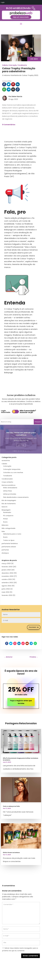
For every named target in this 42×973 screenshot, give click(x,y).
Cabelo (5, 65)
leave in (4, 507)
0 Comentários (8, 124)
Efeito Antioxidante (10, 488)
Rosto (5, 522)
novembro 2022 (7, 576)
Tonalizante (22, 65)
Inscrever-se (34, 627)
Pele (3, 531)
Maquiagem (6, 510)
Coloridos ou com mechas (13, 472)
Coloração (12, 65)
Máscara (5, 525)
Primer (5, 519)
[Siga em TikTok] (23, 643)
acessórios (6, 460)
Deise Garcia (17, 96)
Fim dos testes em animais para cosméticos (21, 433)
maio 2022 (5, 592)
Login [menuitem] (2, 2)
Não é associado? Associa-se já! (28, 411)
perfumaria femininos (10, 543)
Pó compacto (8, 516)
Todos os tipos (8, 540)
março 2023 (6, 563)
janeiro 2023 (6, 570)
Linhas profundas (9, 494)
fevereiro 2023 (7, 567)
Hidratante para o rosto (12, 534)
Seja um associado (21, 17)
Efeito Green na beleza (11, 852)
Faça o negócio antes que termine (21, 702)
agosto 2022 (6, 586)
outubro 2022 (7, 579)
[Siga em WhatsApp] (35, 643)
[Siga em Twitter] (10, 643)
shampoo (5, 553)
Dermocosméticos (8, 485)
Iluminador (7, 512)
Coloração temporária (11, 469)
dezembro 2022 (7, 573)
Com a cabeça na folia (11, 806)
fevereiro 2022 (7, 595)
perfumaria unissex (9, 547)
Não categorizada (8, 528)
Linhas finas (7, 491)
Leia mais (21, 445)
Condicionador (7, 479)
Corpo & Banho (7, 482)
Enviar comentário (30, 956)
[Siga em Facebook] (6, 643)
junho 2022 (6, 589)
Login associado (5, 412)
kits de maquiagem (9, 500)
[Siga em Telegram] (31, 643)
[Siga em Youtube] (27, 643)
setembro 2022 (7, 583)
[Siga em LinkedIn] (19, 643)
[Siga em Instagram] (15, 643)
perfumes (5, 550)
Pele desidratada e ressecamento (16, 497)
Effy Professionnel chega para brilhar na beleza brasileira (20, 759)
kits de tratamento (9, 504)
